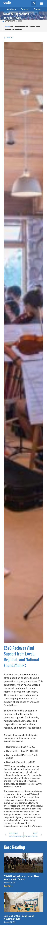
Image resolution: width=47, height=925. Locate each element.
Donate (37, 9)
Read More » (8, 886)
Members (11, 9)
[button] (41, 3)
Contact (24, 9)
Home (7, 27)
